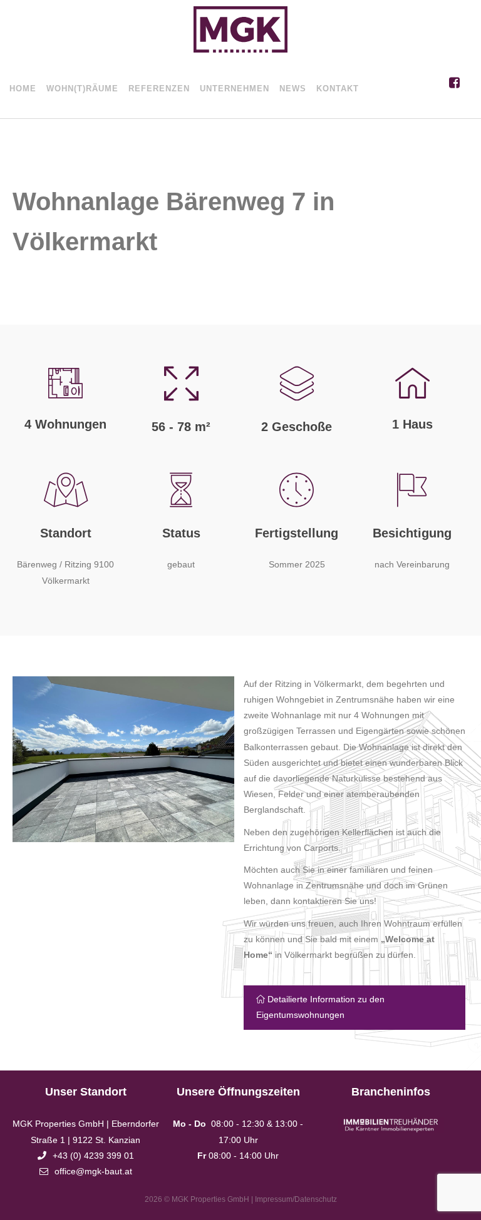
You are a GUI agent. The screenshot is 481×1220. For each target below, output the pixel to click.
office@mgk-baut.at (93, 1171)
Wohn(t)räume (82, 88)
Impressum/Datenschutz (296, 1199)
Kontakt (337, 88)
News (292, 88)
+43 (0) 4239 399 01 (93, 1156)
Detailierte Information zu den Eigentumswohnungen (320, 1007)
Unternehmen (234, 88)
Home (22, 88)
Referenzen (159, 88)
